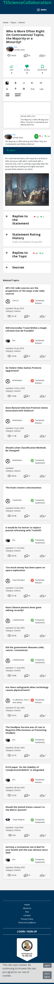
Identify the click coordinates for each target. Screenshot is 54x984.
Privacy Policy (27, 919)
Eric (15, 47)
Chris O (15, 300)
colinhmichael (18, 620)
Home (5, 22)
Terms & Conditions (27, 922)
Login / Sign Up (27, 931)
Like (11, 71)
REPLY (12, 150)
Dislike (27, 71)
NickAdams (17, 380)
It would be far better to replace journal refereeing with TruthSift (23, 529)
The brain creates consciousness (23, 487)
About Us (27, 908)
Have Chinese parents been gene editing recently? (23, 609)
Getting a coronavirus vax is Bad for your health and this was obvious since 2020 (27, 850)
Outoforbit (17, 500)
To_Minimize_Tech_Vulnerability (21, 701)
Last (41, 89)
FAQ (27, 911)
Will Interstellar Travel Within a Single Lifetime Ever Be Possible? (26, 329)
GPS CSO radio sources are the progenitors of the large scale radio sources (25, 291)
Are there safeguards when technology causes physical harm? (27, 688)
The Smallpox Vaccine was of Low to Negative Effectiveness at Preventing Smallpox (26, 730)
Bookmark (42, 71)
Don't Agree (47, 975)
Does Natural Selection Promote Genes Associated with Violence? (27, 409)
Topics (13, 22)
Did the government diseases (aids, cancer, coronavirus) (25, 649)
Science (21, 22)
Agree (47, 965)
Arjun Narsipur (18, 580)
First (32, 89)
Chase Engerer (18, 819)
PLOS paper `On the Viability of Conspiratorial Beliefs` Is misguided (25, 768)
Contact (27, 915)
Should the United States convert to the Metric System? (25, 808)
